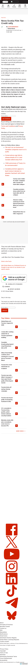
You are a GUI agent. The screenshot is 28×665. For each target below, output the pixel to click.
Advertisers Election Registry (8, 638)
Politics (3, 17)
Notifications (4, 634)
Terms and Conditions (8, 126)
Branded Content (5, 626)
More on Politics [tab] (6, 145)
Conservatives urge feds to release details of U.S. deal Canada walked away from (13, 157)
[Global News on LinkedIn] (11, 584)
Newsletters (3, 632)
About (2, 622)
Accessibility (3, 660)
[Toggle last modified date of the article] (22, 30)
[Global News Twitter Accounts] (11, 547)
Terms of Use (4, 653)
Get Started (6, 118)
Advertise (2, 654)
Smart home (3, 636)
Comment (7, 286)
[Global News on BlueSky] (11, 621)
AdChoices (24, 663)
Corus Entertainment (6, 658)
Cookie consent (4, 641)
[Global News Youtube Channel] (11, 559)
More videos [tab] (16, 145)
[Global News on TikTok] (11, 596)
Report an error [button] (15, 289)
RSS (1, 630)
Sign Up (4, 310)
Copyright (3, 651)
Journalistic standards (15, 284)
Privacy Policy (4, 649)
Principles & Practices (6, 624)
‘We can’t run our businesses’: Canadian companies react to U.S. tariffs (16, 150)
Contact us (3, 628)
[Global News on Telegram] (11, 608)
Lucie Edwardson (13, 26)
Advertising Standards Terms (8, 656)
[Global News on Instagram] (11, 572)
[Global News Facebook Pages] (11, 535)
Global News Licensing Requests (9, 639)
